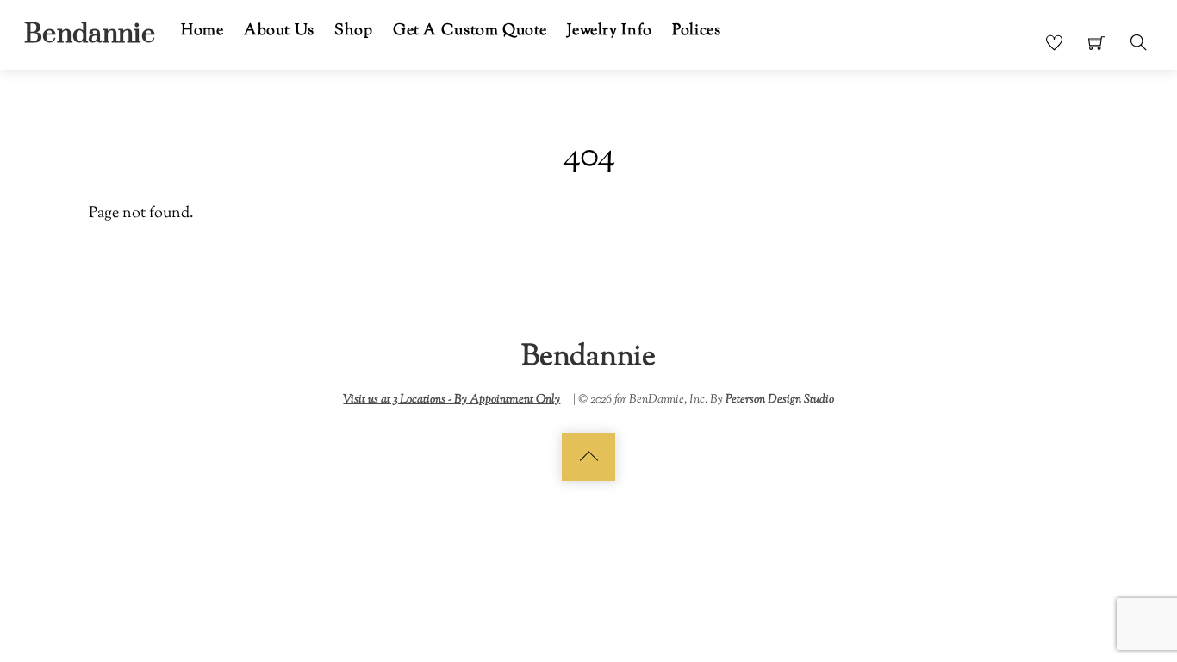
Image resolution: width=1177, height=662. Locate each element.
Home (202, 30)
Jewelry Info (609, 30)
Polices (696, 30)
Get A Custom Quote (470, 30)
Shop (353, 30)
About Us (279, 30)
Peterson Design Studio (780, 399)
